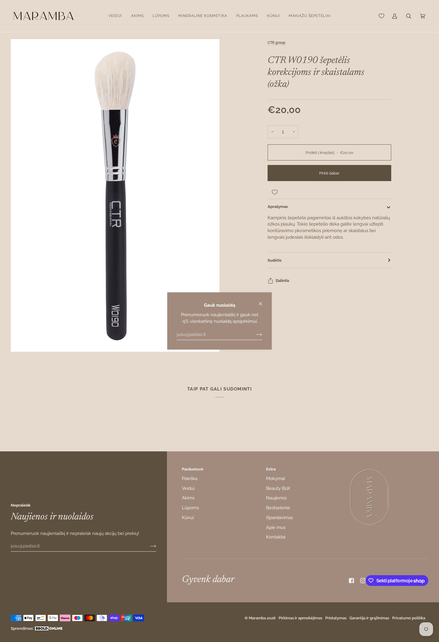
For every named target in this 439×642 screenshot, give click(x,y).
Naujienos (276, 497)
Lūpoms (190, 507)
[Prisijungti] (254, 334)
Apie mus (275, 527)
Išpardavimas (279, 517)
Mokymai (275, 478)
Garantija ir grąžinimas (369, 618)
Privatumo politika (408, 618)
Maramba (257, 618)
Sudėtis (274, 260)
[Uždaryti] (263, 301)
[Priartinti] (115, 195)
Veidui (188, 488)
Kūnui (188, 517)
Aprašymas (278, 206)
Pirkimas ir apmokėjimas (300, 618)
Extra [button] (271, 469)
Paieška (189, 478)
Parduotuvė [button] (192, 469)
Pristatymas (335, 618)
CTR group (276, 43)
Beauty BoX (278, 488)
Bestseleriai (278, 507)
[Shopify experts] (48, 628)
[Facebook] (351, 580)
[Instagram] (363, 580)
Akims (188, 497)
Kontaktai (275, 536)
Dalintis (282, 280)
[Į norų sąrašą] (329, 192)
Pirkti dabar (329, 173)
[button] (115, 16)
